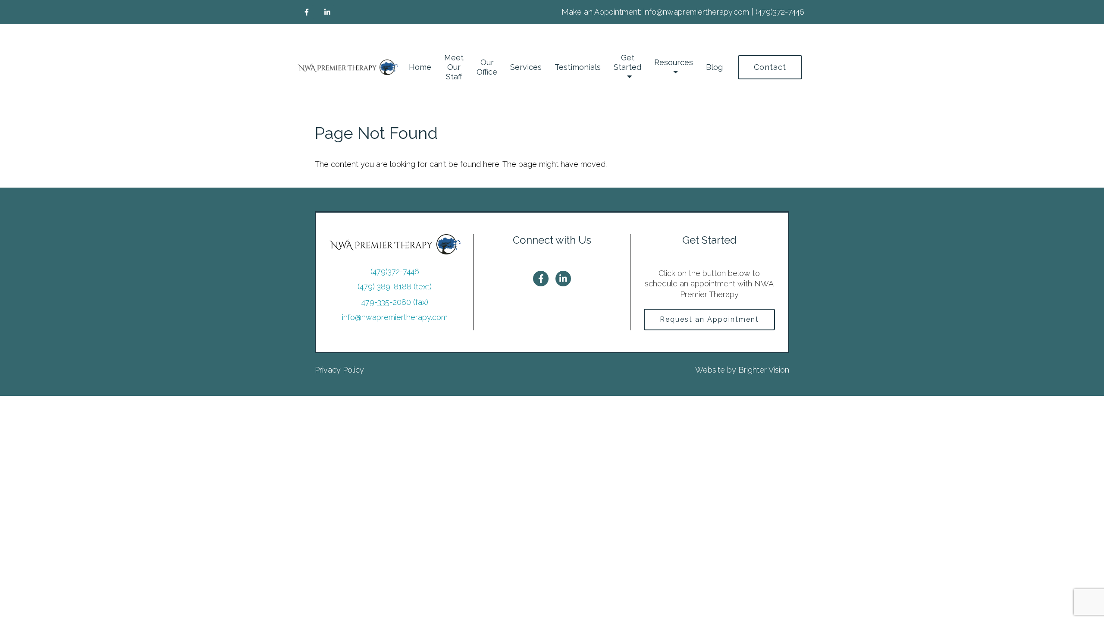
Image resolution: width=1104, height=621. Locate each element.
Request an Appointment (709, 319)
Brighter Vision (763, 369)
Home (420, 67)
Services (526, 67)
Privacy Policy (339, 369)
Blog (714, 67)
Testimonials (578, 67)
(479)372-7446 (394, 271)
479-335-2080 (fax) (394, 302)
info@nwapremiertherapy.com (395, 317)
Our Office (487, 67)
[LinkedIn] (327, 12)
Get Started (627, 62)
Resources (673, 62)
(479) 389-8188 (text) (395, 286)
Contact (770, 67)
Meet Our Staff (454, 67)
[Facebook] (307, 12)
